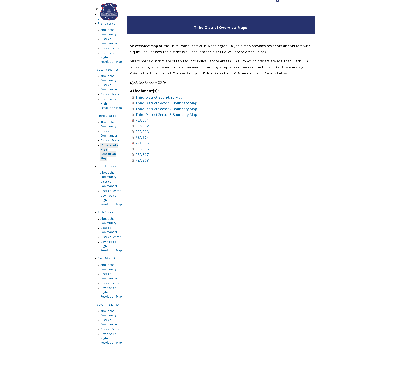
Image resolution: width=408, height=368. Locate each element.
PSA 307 (142, 154)
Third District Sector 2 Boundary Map (166, 108)
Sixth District (106, 258)
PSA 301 (142, 120)
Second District (107, 69)
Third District (106, 116)
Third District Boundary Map (159, 97)
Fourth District (107, 166)
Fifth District (106, 212)
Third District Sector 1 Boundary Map (166, 103)
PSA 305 (142, 143)
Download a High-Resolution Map (109, 151)
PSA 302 (142, 125)
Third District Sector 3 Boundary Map (166, 114)
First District (106, 23)
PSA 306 (142, 148)
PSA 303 (142, 131)
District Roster (110, 48)
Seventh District (108, 304)
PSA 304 (142, 137)
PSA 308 (142, 160)
